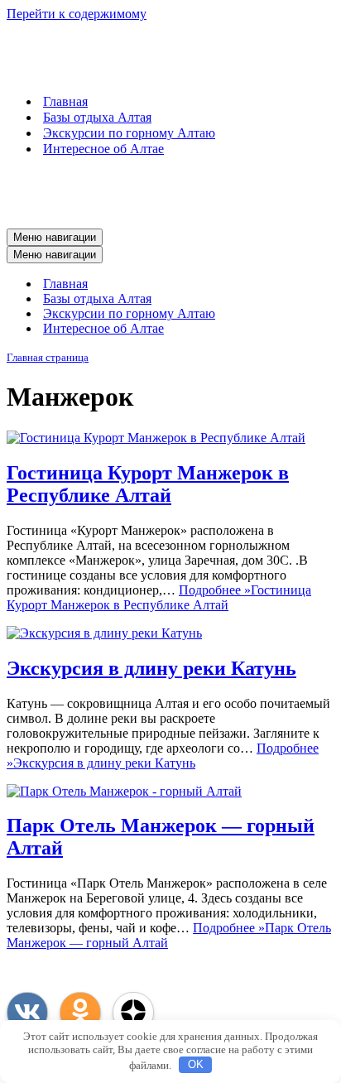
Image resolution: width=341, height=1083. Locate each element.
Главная (65, 101)
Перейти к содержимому (76, 14)
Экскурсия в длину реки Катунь (151, 668)
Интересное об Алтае (103, 149)
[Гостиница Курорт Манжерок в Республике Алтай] (156, 438)
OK (196, 1064)
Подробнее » (159, 597)
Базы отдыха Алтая (97, 117)
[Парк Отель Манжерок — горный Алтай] (124, 791)
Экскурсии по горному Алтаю (129, 133)
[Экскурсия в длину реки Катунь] (104, 633)
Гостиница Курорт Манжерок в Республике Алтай (148, 484)
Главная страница (48, 357)
